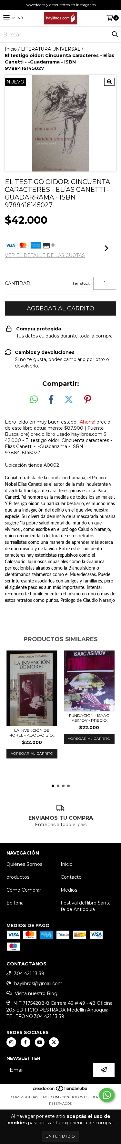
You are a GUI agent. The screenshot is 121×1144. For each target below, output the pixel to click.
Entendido (60, 1136)
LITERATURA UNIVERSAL (50, 49)
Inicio (11, 49)
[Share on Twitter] (69, 399)
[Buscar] (114, 34)
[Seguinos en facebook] (25, 1042)
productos (17, 877)
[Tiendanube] (60, 1091)
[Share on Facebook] (51, 399)
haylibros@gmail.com (38, 983)
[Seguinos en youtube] (40, 1042)
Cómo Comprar (23, 890)
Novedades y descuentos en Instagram (60, 4)
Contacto (71, 877)
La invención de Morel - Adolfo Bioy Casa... (31, 733)
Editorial (15, 903)
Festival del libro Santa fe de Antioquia (86, 906)
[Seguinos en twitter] (54, 1042)
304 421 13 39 (29, 973)
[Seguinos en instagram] (11, 1042)
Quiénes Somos (24, 864)
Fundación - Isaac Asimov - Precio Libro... (89, 718)
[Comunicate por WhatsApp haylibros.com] (107, 1095)
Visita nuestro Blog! (36, 993)
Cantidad (17, 283)
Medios (69, 890)
